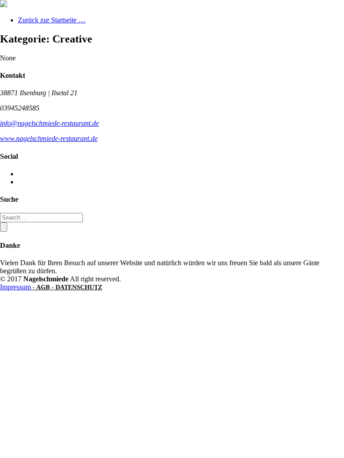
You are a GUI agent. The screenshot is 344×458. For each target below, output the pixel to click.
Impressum (15, 287)
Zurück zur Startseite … (52, 20)
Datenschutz (79, 287)
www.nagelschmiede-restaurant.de (49, 138)
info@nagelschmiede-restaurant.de (49, 123)
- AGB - (43, 287)
